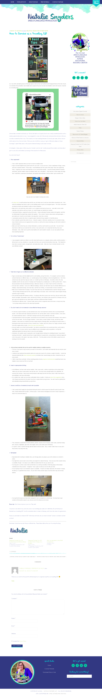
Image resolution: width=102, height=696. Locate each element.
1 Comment (12, 551)
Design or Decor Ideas (80, 118)
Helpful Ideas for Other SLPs (37, 31)
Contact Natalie (49, 668)
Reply (13, 580)
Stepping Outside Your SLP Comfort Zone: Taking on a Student (35, 542)
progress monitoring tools (49, 359)
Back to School (16, 31)
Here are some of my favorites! (36, 325)
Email (13, 626)
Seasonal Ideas (80, 141)
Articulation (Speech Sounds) (80, 111)
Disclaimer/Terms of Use (49, 672)
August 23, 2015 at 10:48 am (28, 570)
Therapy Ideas (80, 149)
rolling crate (16, 202)
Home (49, 665)
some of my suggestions (56, 377)
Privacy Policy (22, 641)
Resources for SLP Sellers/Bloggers (80, 134)
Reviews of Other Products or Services (80, 137)
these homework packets (30, 355)
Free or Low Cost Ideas (80, 121)
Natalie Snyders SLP (51, 18)
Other (80, 127)
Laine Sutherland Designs (57, 693)
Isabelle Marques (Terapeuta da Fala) (31, 568)
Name (13, 618)
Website (13, 633)
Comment (14, 598)
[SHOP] (96, 3)
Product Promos (80, 131)
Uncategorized (80, 153)
